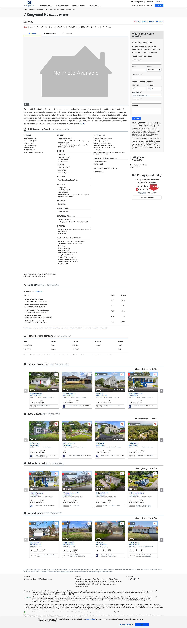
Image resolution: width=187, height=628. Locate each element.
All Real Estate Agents (45, 579)
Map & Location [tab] (50, 33)
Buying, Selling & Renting (137, 1)
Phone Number (137, 99)
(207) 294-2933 (149, 405)
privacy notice (90, 619)
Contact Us (87, 579)
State (149, 66)
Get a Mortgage (95, 6)
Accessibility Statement (82, 584)
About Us (150, 1)
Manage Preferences (126, 624)
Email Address (137, 92)
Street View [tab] (68, 33)
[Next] (161, 391)
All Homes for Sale (30, 579)
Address (137, 60)
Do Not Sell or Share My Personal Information (90, 581)
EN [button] (162, 2)
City (133, 66)
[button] (159, 5)
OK (142, 624)
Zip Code (137, 74)
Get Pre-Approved (147, 197)
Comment (135, 106)
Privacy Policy (113, 579)
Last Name (150, 85)
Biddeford (39, 291)
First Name (136, 85)
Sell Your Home (62, 6)
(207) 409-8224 (85, 405)
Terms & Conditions (115, 581)
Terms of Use (149, 147)
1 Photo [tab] (33, 33)
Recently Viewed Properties (141, 5)
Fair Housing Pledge (109, 584)
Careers (157, 1)
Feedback (78, 579)
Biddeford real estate (66, 571)
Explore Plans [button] (120, 612)
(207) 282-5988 (87, 455)
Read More (82, 124)
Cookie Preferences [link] (81, 586)
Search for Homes (45, 6)
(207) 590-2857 (51, 455)
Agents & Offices (78, 6)
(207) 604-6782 (43, 456)
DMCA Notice (96, 584)
